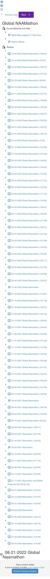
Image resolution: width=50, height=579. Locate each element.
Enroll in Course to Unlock (25, 571)
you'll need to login (36, 567)
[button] (1, 2)
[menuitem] (1, 6)
